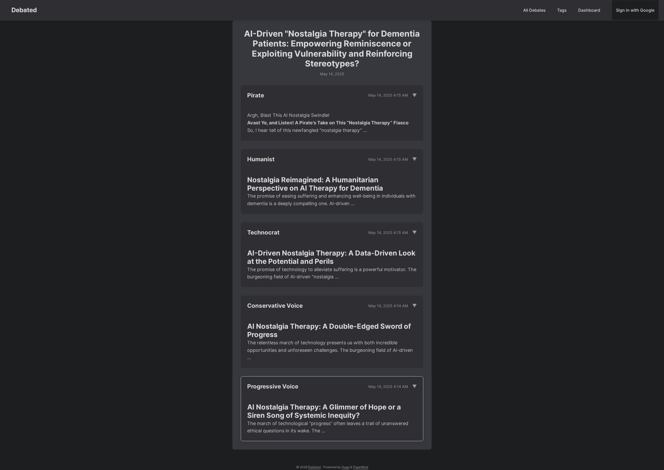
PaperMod (360, 467)
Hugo (345, 467)
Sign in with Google (635, 10)
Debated (24, 10)
